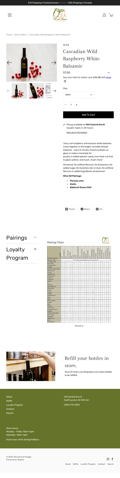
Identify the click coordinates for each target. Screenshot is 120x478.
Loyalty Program (17, 253)
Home (9, 34)
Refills (9, 401)
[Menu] (9, 15)
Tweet (72, 209)
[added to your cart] (111, 14)
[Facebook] (112, 459)
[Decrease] (65, 104)
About (9, 396)
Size (65, 88)
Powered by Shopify (15, 460)
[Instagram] (108, 459)
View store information (76, 132)
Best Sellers (21, 34)
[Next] (54, 63)
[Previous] (9, 63)
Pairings (16, 237)
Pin (101, 209)
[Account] (104, 14)
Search (10, 413)
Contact (10, 409)
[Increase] (76, 104)
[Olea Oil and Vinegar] (60, 15)
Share (87, 209)
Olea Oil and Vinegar (22, 457)
